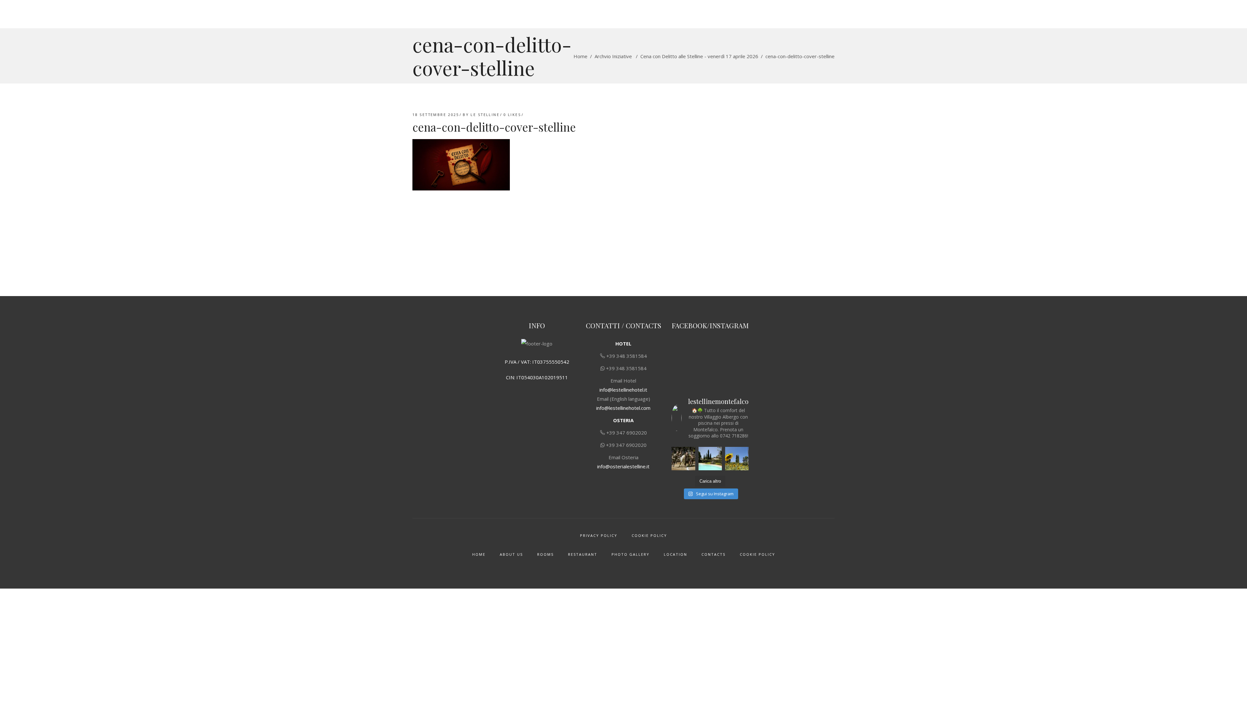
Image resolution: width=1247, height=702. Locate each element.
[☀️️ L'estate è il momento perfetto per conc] (710, 458)
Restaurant (582, 554)
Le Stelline (485, 114)
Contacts (713, 554)
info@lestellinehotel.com (623, 408)
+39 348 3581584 (626, 356)
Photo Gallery (630, 554)
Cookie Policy (649, 535)
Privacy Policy (598, 535)
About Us (511, 554)
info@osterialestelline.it (623, 466)
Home (580, 56)
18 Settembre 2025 (435, 114)
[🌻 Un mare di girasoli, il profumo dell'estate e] (737, 458)
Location (675, 554)
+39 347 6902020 (626, 432)
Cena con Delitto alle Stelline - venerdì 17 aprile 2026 (699, 56)
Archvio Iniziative (613, 56)
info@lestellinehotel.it (623, 389)
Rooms (545, 554)
